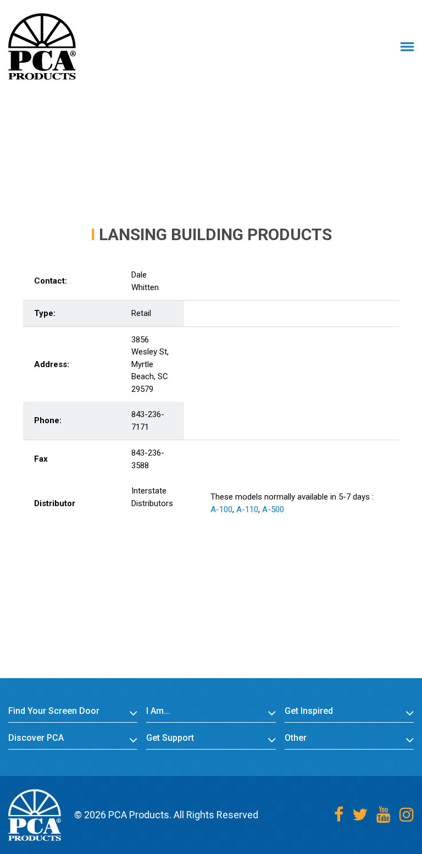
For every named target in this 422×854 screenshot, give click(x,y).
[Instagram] (406, 814)
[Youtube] (383, 814)
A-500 (273, 509)
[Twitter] (360, 814)
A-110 (247, 509)
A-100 (221, 509)
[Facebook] (338, 814)
